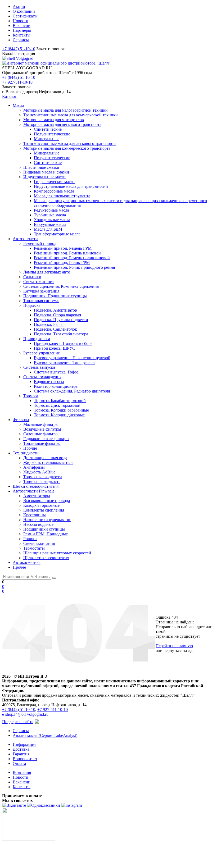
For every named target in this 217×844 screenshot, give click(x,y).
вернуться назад (178, 650)
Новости (20, 777)
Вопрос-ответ (25, 758)
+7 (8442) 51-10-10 (18, 49)
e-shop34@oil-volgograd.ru (25, 714)
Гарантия (21, 754)
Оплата (19, 763)
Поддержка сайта (17, 721)
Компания (22, 772)
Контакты (21, 786)
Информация (24, 744)
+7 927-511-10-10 (17, 82)
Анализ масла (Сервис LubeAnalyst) (45, 735)
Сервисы (21, 730)
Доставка (21, 749)
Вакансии (21, 782)
